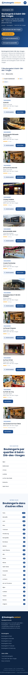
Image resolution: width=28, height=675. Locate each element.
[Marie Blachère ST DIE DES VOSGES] (14, 284)
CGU (14, 668)
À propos (18, 670)
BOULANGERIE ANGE (9, 231)
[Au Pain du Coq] (14, 381)
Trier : (3, 74)
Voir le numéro (10, 112)
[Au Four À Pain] (14, 349)
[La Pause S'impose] (14, 318)
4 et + (20, 78)
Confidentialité (19, 668)
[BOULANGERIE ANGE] (14, 221)
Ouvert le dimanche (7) (11, 38)
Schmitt (6, 102)
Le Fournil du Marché (10, 168)
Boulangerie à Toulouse (7, 646)
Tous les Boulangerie (7, 656)
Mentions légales (8, 668)
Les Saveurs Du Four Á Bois (12, 424)
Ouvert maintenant (9, 78)
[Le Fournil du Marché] (14, 157)
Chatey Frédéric (8, 199)
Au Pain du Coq (8, 392)
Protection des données (9, 670)
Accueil (3, 25)
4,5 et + (6, 82)
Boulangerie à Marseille (7, 638)
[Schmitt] (14, 92)
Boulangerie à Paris (6, 636)
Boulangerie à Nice (6, 643)
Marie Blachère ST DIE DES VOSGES (11, 295)
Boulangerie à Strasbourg (8, 648)
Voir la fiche (20, 112)
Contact (23, 670)
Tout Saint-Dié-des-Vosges (13, 29)
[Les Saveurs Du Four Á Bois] (14, 413)
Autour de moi (9, 34)
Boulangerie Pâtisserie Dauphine (10, 135)
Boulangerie (12, 3)
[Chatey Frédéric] (14, 189)
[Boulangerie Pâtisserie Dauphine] (14, 124)
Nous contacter (5, 661)
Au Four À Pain (8, 360)
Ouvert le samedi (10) (11, 43)
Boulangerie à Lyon (6, 641)
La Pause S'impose (9, 328)
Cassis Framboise (9, 263)
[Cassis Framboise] (14, 252)
